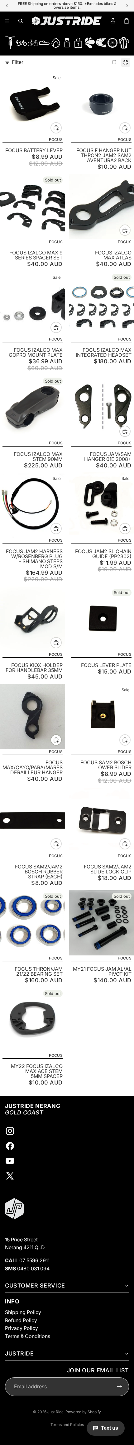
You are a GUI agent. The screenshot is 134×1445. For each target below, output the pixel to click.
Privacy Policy (21, 1328)
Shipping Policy (23, 1312)
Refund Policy (21, 1320)
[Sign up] (119, 1386)
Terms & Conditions (27, 1336)
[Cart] (126, 21)
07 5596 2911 (34, 1260)
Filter (17, 62)
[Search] (20, 21)
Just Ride (55, 1411)
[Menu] (7, 21)
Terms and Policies (67, 1424)
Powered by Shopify (83, 1411)
